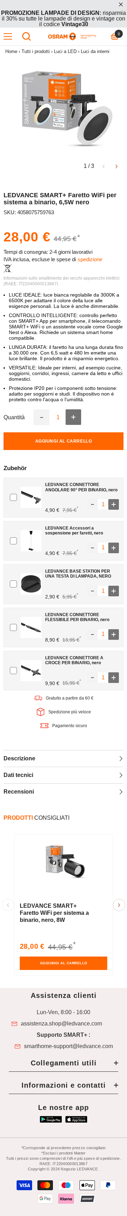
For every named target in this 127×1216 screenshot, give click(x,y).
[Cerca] (26, 36)
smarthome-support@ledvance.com (68, 1046)
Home (11, 51)
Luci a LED (65, 51)
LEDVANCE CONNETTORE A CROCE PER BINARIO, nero (74, 660)
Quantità (14, 417)
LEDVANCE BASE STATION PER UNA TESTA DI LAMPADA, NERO (78, 574)
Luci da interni (95, 51)
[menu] (8, 36)
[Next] (116, 166)
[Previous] (103, 166)
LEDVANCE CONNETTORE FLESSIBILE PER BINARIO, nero (77, 617)
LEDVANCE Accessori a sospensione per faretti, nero (74, 531)
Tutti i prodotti (36, 51)
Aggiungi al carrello (63, 441)
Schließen (120, 4)
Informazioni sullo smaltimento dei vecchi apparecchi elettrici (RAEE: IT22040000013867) (62, 281)
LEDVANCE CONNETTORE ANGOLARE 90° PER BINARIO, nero (81, 487)
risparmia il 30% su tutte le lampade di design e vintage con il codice (63, 18)
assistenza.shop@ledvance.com (61, 1024)
